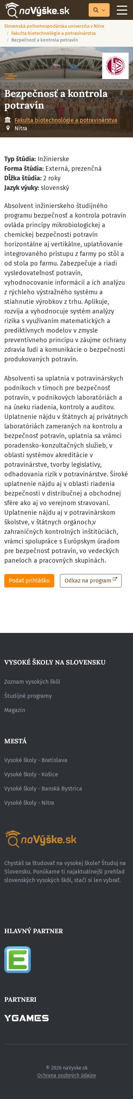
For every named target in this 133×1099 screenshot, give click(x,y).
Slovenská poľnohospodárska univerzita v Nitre (54, 26)
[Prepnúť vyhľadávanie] (99, 10)
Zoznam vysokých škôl (32, 681)
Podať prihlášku (29, 580)
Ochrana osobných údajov (66, 1075)
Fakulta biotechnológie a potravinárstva (53, 33)
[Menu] (122, 10)
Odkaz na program (88, 580)
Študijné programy (28, 696)
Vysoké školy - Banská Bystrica (43, 788)
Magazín (14, 710)
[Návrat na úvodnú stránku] (36, 10)
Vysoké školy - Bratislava (35, 760)
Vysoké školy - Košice (31, 774)
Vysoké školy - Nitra (29, 802)
